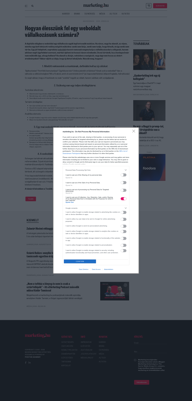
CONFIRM (80, 261)
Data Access (96, 269)
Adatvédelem (108, 269)
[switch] (123, 174)
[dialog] (96, 200)
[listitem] (96, 170)
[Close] (134, 132)
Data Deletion (83, 269)
